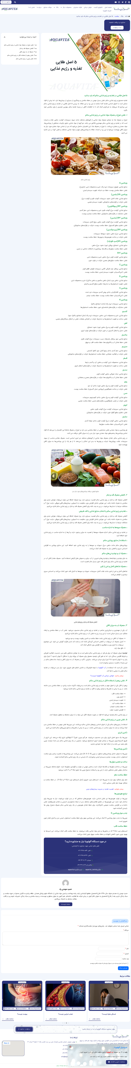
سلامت (117, 16)
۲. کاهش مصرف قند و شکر (27, 48)
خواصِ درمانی (88, 7)
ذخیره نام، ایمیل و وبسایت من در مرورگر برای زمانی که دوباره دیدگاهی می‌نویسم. (108, 963)
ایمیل (126, 954)
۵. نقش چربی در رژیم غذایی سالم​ (25, 59)
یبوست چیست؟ (66, 1014)
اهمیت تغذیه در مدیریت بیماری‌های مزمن (100, 789)
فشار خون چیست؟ (22, 1014)
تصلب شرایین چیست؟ (109, 1014)
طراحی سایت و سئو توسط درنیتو (65, 1066)
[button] (6, 2)
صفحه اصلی (108, 7)
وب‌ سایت (125, 959)
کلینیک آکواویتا (107, 11)
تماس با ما (32, 7)
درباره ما (39, 7)
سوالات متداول (47, 7)
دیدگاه (126, 930)
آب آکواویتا (102, 667)
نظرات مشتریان (77, 7)
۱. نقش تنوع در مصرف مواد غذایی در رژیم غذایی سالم (19, 45)
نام (127, 949)
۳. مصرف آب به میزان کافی (27, 52)
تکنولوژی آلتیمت (98, 7)
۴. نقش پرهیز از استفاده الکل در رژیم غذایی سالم (21, 55)
